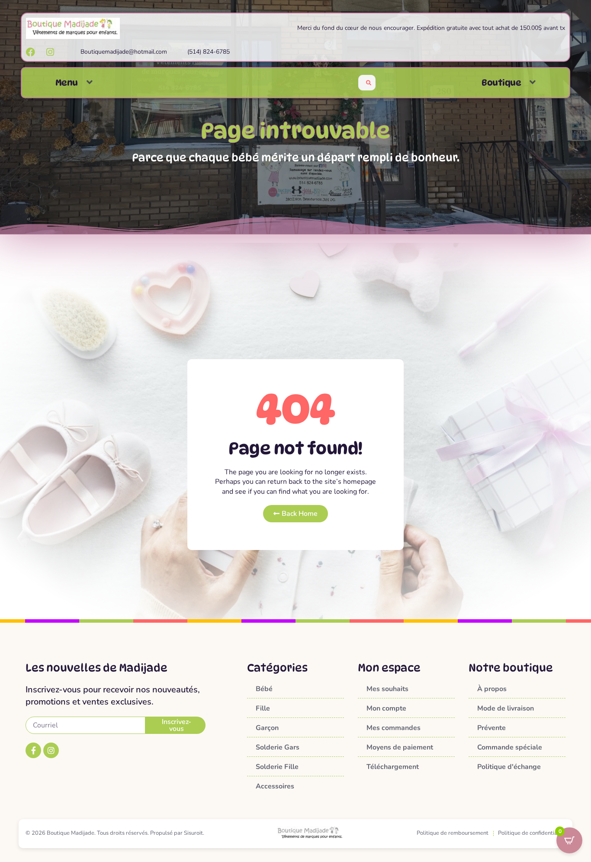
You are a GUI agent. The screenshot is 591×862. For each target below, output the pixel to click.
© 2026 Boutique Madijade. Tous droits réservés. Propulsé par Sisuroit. (115, 833)
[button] (90, 82)
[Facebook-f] (33, 750)
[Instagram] (51, 750)
